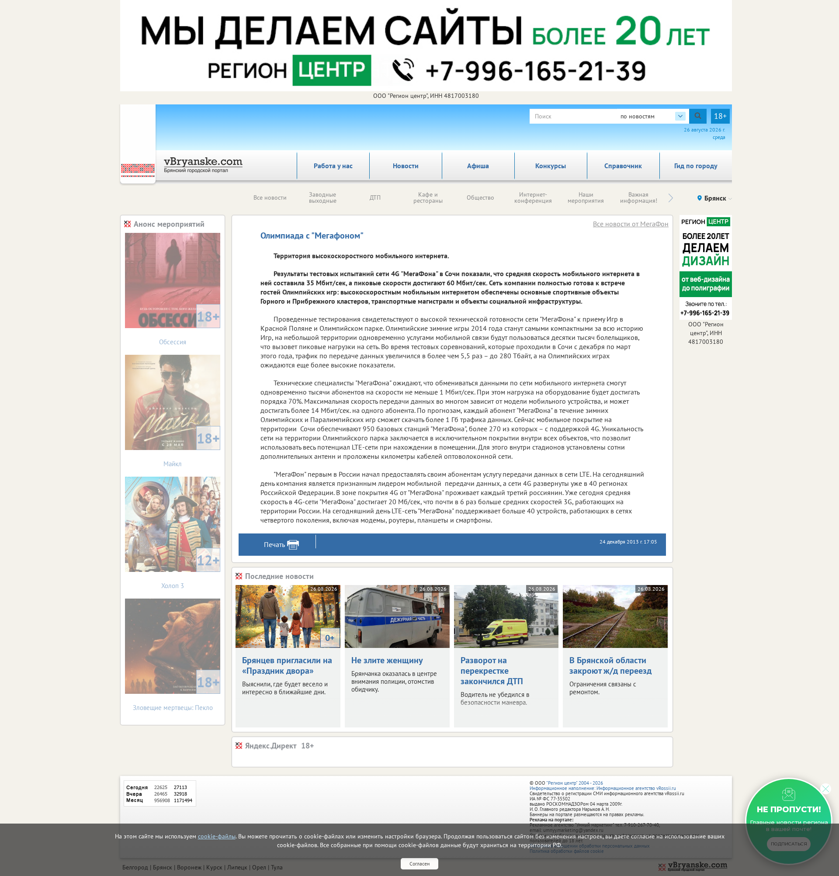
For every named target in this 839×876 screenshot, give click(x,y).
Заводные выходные (322, 197)
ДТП (375, 197)
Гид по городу (696, 165)
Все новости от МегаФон (631, 223)
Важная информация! (638, 197)
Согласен (419, 863)
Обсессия (189, 326)
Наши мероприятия (586, 197)
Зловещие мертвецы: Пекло (176, 692)
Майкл (191, 448)
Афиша (478, 165)
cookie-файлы (217, 836)
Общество (480, 197)
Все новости (270, 197)
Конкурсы (550, 165)
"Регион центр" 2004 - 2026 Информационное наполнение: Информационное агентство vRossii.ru (603, 785)
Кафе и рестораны (428, 197)
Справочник (623, 165)
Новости (406, 165)
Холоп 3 (190, 570)
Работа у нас (333, 165)
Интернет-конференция (533, 197)
